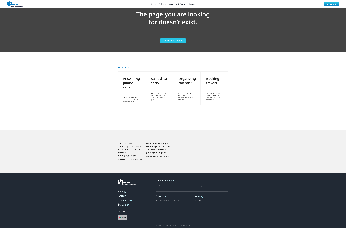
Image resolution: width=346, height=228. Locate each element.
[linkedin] (124, 211)
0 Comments (138, 159)
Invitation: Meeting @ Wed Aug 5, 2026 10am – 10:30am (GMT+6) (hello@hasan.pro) (158, 148)
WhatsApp (160, 186)
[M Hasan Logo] (15, 2)
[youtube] (119, 211)
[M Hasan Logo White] (127, 180)
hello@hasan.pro (200, 186)
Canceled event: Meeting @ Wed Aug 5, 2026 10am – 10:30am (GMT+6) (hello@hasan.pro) (130, 149)
